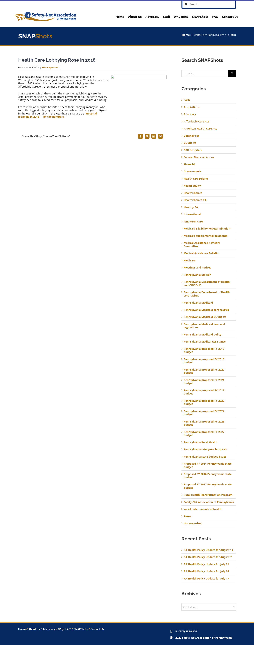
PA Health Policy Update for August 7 (208, 557)
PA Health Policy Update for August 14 (208, 550)
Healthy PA (191, 207)
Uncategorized (50, 67)
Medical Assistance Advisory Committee (202, 244)
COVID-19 (190, 143)
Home (186, 35)
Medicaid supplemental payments (205, 236)
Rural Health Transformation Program (208, 495)
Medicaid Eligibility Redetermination (207, 228)
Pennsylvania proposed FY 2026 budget (204, 423)
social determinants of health (202, 509)
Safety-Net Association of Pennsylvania (209, 502)
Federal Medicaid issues (199, 157)
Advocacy (190, 114)
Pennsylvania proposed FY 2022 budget (204, 392)
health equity (192, 185)
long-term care (193, 221)
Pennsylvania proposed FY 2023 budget (204, 402)
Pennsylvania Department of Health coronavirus (207, 294)
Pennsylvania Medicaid (198, 302)
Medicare (189, 260)
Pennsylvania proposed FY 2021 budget (204, 381)
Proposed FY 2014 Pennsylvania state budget (208, 465)
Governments (192, 171)
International (192, 214)
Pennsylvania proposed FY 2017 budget (204, 350)
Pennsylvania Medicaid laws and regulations (204, 325)
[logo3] (45, 13)
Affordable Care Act (196, 121)
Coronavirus (191, 135)
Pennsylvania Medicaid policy (202, 334)
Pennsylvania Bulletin (197, 274)
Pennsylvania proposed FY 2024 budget (204, 413)
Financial (189, 164)
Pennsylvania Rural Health (200, 442)
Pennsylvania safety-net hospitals (205, 449)
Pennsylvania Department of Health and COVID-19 (207, 283)
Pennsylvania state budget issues (205, 456)
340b (187, 100)
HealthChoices (193, 193)
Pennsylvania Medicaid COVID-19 (205, 317)
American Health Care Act (200, 128)
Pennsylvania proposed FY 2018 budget (204, 361)
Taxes (187, 516)
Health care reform (196, 178)
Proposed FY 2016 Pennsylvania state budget (208, 475)
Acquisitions (192, 107)
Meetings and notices (197, 267)
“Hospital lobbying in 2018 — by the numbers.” (57, 115)
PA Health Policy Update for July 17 (206, 578)
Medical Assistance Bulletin (201, 253)
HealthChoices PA (195, 200)
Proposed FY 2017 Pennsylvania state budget (208, 486)
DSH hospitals (193, 150)
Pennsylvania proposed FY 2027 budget (204, 433)
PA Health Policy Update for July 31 (206, 564)
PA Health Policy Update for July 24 (206, 571)
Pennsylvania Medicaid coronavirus (206, 310)
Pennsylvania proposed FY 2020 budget (204, 371)
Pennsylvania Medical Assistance (205, 341)
